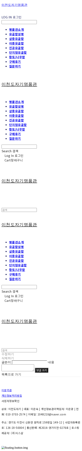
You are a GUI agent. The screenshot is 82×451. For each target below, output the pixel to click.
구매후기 (15, 61)
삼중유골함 (16, 38)
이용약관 (7, 390)
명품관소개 (16, 29)
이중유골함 (16, 43)
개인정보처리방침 (12, 395)
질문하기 (15, 66)
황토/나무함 (17, 57)
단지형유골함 (18, 52)
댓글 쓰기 (41, 370)
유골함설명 (16, 34)
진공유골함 (16, 48)
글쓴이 (6, 362)
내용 (51, 362)
